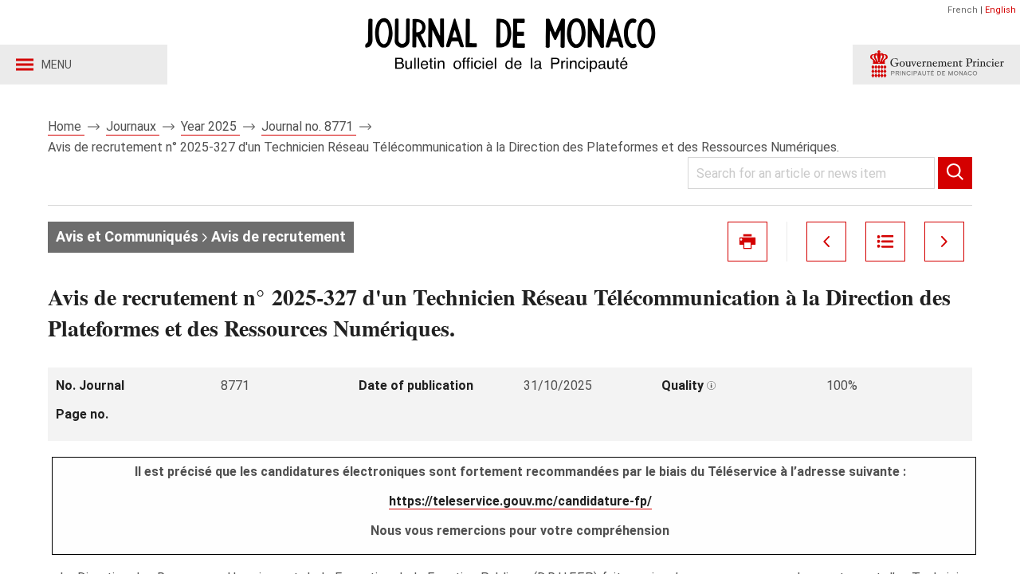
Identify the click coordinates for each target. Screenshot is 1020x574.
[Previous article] (826, 241)
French (962, 10)
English (1000, 10)
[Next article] (944, 241)
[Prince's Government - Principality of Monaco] (936, 65)
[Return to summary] (885, 241)
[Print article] (747, 241)
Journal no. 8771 (308, 126)
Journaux (132, 126)
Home (66, 126)
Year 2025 (210, 126)
